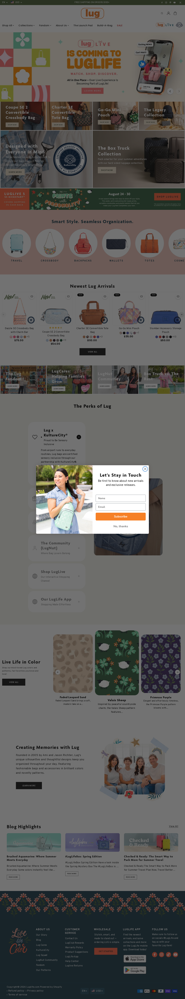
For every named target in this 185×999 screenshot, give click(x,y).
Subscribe (120, 516)
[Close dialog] (145, 468)
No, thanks (120, 526)
